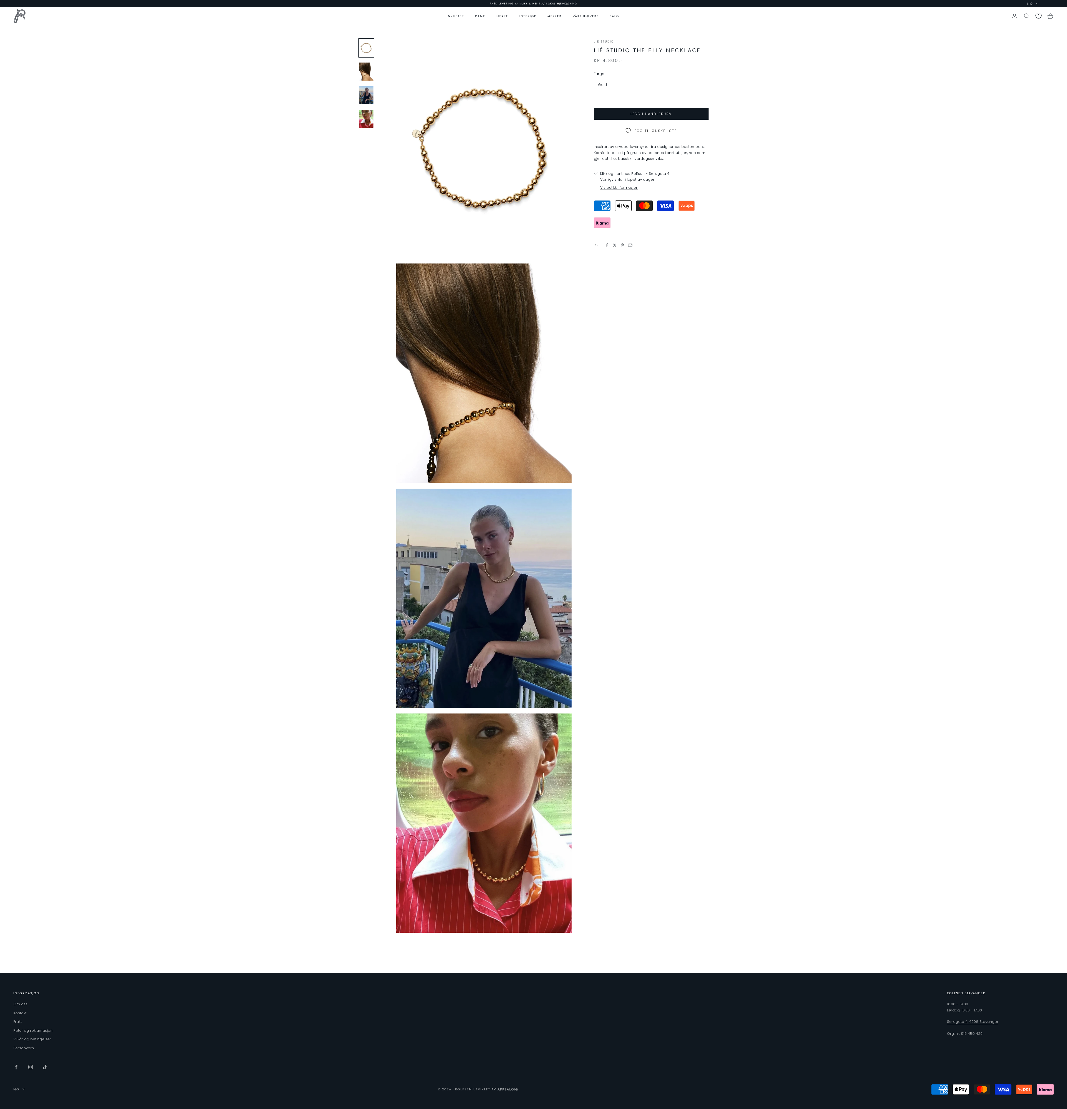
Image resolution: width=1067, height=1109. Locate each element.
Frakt (17, 1021)
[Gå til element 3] (366, 95)
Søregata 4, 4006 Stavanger (972, 1021)
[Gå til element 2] (366, 71)
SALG (614, 16)
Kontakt (19, 1013)
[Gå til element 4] (366, 118)
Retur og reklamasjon (33, 1030)
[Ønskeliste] (1038, 16)
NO (1030, 3)
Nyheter (456, 16)
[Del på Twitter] (614, 245)
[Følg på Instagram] (30, 1067)
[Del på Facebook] (607, 245)
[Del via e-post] (630, 245)
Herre (502, 16)
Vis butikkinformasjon (619, 187)
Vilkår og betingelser (32, 1039)
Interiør (528, 16)
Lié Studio (604, 41)
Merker (554, 16)
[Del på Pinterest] (622, 245)
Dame (480, 16)
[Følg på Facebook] (16, 1067)
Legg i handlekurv (651, 113)
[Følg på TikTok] (45, 1067)
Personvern (23, 1048)
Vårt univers (586, 16)
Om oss (20, 1004)
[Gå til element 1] (366, 48)
